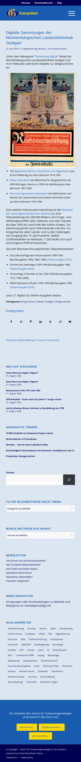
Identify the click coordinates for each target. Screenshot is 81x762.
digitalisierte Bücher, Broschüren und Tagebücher (41, 171)
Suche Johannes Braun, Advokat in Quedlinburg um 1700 (35, 408)
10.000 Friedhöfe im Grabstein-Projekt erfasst (29, 433)
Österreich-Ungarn (49, 682)
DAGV (42, 633)
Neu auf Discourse (21, 366)
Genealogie (57, 644)
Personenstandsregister (19, 666)
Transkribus (57, 671)
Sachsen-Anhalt (26, 671)
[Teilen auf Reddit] (60, 322)
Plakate (40, 301)
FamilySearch (56, 639)
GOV (21, 650)
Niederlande (14, 660)
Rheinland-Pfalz (51, 666)
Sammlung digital (46, 56)
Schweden (43, 671)
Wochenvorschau (16, 676)
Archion (43, 628)
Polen (37, 666)
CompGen (30, 633)
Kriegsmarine (28, 301)
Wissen (41, 48)
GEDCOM (26, 644)
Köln (10, 655)
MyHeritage (53, 655)
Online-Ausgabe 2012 (58, 259)
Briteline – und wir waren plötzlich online (27, 444)
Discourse (12, 639)
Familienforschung (38, 639)
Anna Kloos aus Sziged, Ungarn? (22, 372)
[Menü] (70, 13)
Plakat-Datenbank (20, 180)
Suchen (10, 472)
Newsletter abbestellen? (19, 577)
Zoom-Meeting (47, 676)
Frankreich (13, 644)
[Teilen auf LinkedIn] (40, 322)
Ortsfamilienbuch (49, 660)
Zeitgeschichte (63, 301)
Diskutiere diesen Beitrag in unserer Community (33, 340)
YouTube (32, 676)
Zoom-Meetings (15, 682)
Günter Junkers (59, 48)
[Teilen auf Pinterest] (31, 322)
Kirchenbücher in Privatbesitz (21, 439)
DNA (23, 639)
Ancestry (32, 628)
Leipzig (40, 655)
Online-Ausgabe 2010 (21, 287)
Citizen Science (15, 633)
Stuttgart (49, 301)
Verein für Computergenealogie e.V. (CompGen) (43, 749)
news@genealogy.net (37, 605)
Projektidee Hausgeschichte (20, 456)
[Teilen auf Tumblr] (50, 322)
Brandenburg (66, 628)
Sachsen (12, 671)
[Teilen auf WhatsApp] (21, 322)
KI (48, 650)
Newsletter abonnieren (19, 572)
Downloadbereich (43, 2)
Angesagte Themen (21, 427)
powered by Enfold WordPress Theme (24, 753)
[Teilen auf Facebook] (11, 322)
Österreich (32, 682)
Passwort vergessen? (17, 580)
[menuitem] (25, 3)
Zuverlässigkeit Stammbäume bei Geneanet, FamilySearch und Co (40, 450)
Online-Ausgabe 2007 (21, 268)
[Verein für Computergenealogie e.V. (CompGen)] (33, 13)
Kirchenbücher (60, 650)
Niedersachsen (30, 660)
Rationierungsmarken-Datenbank (28, 193)
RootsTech (67, 666)
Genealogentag (41, 644)
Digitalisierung (30, 48)
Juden (41, 650)
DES (50, 633)
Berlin (53, 628)
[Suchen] (69, 479)
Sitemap (25, 2)
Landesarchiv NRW (25, 655)
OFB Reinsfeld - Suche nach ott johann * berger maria (33, 399)
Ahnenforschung (16, 628)
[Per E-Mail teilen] (70, 322)
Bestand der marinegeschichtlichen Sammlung (39, 211)
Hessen (31, 650)
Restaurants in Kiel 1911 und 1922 (23, 390)
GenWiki (12, 650)
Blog (59, 2)
